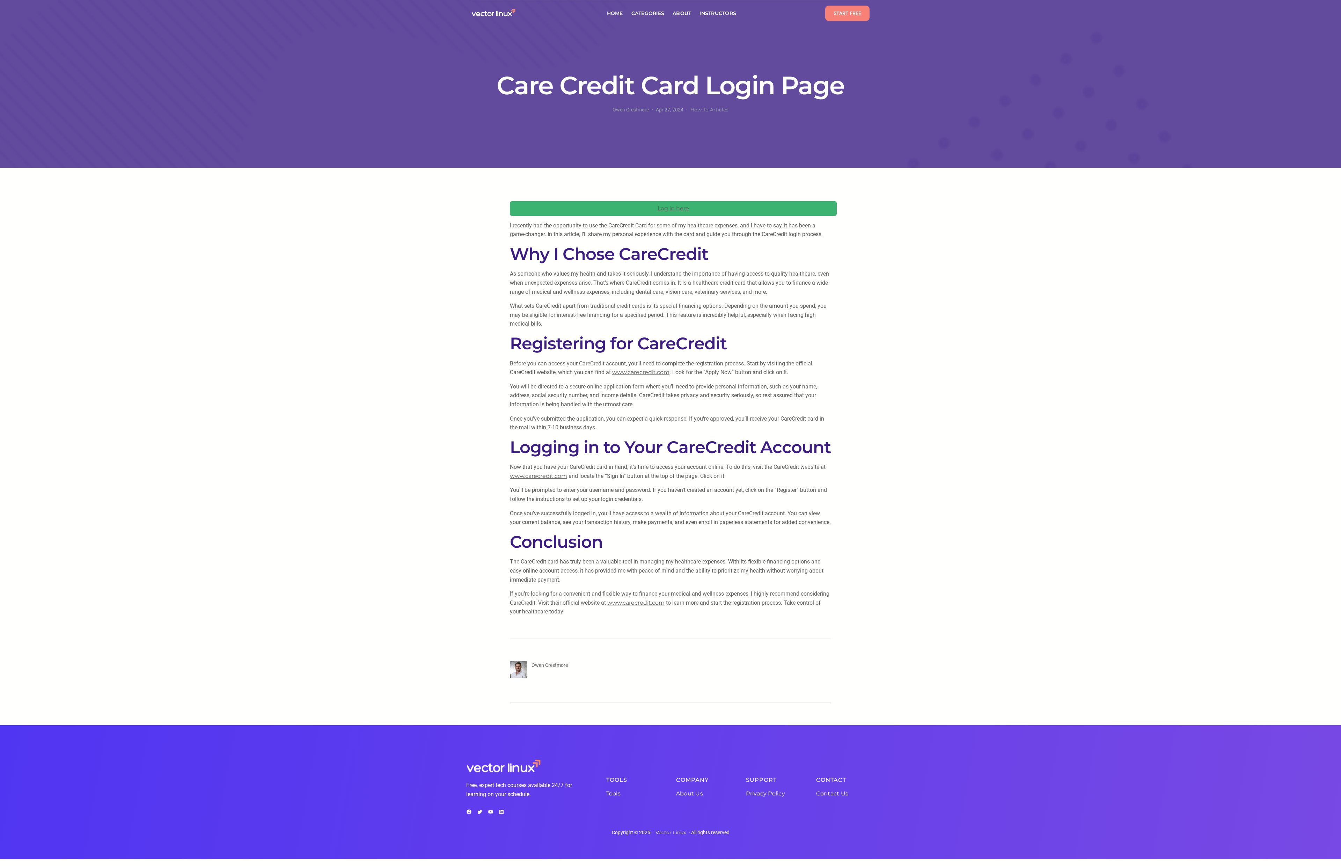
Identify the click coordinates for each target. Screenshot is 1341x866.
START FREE (847, 13)
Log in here (673, 208)
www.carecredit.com (640, 372)
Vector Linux (670, 832)
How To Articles (709, 110)
